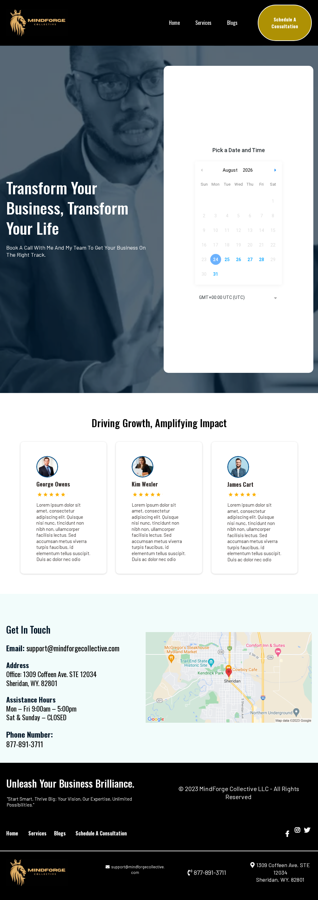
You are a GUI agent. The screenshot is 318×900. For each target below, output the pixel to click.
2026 (248, 170)
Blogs (232, 22)
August (230, 170)
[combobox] (238, 298)
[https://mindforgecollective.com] (49, 872)
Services (203, 22)
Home (174, 22)
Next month (276, 170)
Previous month (202, 170)
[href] (229, 677)
